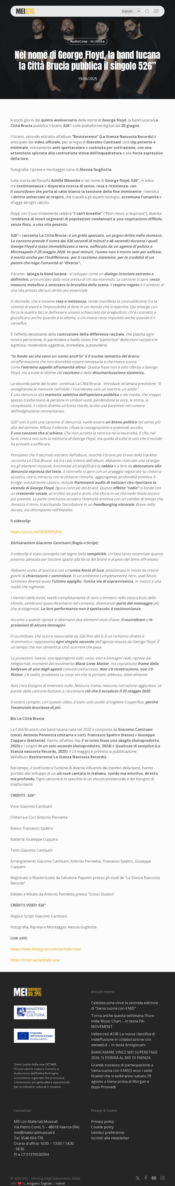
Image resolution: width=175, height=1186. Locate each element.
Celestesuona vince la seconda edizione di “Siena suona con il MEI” (124, 1005)
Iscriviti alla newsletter (110, 1137)
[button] (156, 11)
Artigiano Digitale (39, 1183)
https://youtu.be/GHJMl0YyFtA (36, 531)
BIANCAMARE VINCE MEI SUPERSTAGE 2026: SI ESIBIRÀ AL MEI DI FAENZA (124, 1055)
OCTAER (50, 1064)
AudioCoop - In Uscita (87, 41)
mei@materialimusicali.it (34, 1132)
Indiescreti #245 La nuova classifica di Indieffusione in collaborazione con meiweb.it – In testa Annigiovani (123, 1039)
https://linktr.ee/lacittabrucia (34, 960)
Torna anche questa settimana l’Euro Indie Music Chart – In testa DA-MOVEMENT (122, 1021)
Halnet (60, 1183)
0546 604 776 (32, 1137)
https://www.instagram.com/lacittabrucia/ (45, 949)
